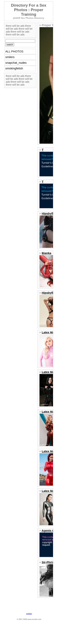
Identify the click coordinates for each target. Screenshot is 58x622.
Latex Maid (49, 332)
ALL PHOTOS (14, 51)
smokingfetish (14, 68)
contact (29, 614)
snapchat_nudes (16, 62)
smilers (10, 57)
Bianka (46, 253)
